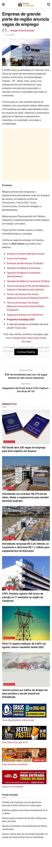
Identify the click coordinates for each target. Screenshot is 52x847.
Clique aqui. (21, 327)
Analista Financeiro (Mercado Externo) (26, 253)
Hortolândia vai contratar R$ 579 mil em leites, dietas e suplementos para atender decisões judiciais (25, 497)
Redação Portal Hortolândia (22, 30)
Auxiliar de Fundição (17, 258)
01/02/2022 (10, 34)
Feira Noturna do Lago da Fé (15, 742)
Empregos (9, 442)
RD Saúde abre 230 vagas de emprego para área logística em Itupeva (24, 449)
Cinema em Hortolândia (12, 786)
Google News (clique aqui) (26, 337)
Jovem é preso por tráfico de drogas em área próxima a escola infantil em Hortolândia (25, 693)
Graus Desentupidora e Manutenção (18, 720)
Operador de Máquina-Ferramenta (23, 268)
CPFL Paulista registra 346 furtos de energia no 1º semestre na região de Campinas (22, 597)
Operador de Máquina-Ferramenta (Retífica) (28, 281)
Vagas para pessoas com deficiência (25, 314)
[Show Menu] (3, 4)
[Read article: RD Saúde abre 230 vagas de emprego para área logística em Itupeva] (26, 427)
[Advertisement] (26, 154)
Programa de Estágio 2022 (21, 319)
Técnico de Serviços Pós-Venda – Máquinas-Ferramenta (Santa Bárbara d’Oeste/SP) (25, 306)
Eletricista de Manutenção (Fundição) (25, 263)
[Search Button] (48, 4)
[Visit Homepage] (25, 4)
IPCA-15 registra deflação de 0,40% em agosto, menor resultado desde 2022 (24, 645)
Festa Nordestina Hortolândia (15, 764)
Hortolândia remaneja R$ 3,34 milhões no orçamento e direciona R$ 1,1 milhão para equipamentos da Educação (26, 547)
